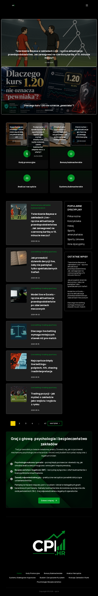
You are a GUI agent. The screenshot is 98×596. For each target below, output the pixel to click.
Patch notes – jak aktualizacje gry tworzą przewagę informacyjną (81, 132)
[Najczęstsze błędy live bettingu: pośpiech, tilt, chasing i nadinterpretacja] (19, 361)
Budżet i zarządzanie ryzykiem (52, 578)
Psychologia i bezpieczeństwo (49, 582)
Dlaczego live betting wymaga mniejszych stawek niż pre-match (43, 334)
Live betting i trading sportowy (44, 252)
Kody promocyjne (33, 573)
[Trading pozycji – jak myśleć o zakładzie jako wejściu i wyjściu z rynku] (19, 394)
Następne (54, 423)
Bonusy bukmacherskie (53, 573)
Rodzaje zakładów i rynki (79, 578)
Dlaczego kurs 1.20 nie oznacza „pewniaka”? (49, 105)
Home (19, 573)
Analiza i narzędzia (74, 573)
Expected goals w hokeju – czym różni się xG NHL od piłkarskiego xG (16, 132)
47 (45, 423)
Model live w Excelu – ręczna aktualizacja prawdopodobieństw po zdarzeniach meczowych (43, 301)
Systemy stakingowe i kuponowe (22, 578)
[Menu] (87, 5)
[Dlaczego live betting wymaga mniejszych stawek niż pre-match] (19, 331)
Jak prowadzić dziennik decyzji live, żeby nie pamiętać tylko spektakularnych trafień (44, 265)
